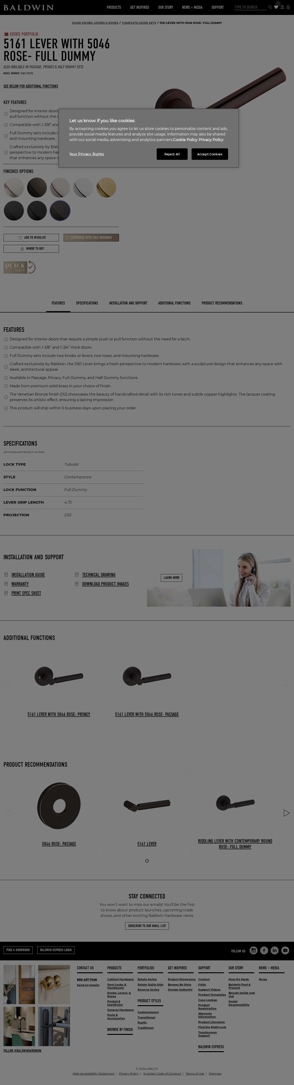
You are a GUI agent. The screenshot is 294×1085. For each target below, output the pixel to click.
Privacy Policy (211, 140)
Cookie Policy (185, 140)
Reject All (172, 154)
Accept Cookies (209, 154)
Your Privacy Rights (86, 154)
